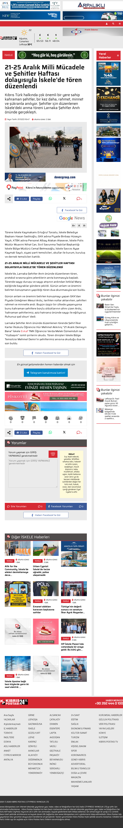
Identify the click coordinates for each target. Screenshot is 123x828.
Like (23, 199)
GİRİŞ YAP (53, 454)
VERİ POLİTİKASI (107, 724)
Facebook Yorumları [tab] (62, 506)
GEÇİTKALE (55, 750)
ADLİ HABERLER (12, 746)
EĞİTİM (74, 719)
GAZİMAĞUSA (35, 724)
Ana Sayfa (9, 715)
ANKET (7, 750)
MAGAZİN (76, 777)
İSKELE (8, 55)
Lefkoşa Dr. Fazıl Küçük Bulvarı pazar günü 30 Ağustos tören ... (112, 402)
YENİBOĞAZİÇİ (57, 773)
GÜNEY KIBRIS (78, 759)
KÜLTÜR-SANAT (79, 733)
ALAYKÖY (33, 755)
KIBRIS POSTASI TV (108, 741)
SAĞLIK (74, 724)
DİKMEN (54, 724)
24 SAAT (75, 715)
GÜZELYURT (34, 733)
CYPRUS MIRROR (12, 755)
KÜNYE (102, 733)
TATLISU (54, 741)
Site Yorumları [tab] (18, 506)
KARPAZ (32, 741)
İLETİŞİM (103, 737)
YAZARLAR (9, 719)
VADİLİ (53, 746)
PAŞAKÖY (54, 755)
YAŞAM (75, 786)
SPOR (74, 750)
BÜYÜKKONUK (35, 764)
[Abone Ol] (72, 218)
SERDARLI (55, 768)
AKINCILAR (33, 750)
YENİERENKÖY (35, 773)
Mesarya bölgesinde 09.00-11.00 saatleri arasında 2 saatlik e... (112, 414)
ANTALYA (8, 759)
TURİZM (75, 737)
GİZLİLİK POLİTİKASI (109, 719)
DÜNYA (7, 741)
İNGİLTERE (9, 737)
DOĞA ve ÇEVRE (79, 773)
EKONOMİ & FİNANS (81, 728)
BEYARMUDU (56, 759)
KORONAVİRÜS (78, 755)
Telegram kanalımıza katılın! (47, 373)
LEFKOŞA (33, 719)
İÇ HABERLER (10, 728)
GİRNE (31, 715)
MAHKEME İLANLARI (81, 782)
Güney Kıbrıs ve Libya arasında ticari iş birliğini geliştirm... (112, 321)
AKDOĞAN (55, 737)
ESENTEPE (55, 728)
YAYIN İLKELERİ (106, 728)
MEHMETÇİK (34, 768)
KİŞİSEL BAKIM (78, 746)
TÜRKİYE (8, 733)
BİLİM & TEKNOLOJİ (80, 768)
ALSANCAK (55, 715)
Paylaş (36, 199)
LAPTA (53, 733)
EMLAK (74, 741)
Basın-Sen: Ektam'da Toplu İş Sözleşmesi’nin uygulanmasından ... (113, 309)
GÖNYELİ (32, 746)
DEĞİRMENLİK (35, 759)
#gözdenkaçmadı (12, 724)
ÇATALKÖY (55, 719)
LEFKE (31, 737)
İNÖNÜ (53, 764)
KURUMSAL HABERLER (110, 715)
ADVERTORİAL (78, 764)
